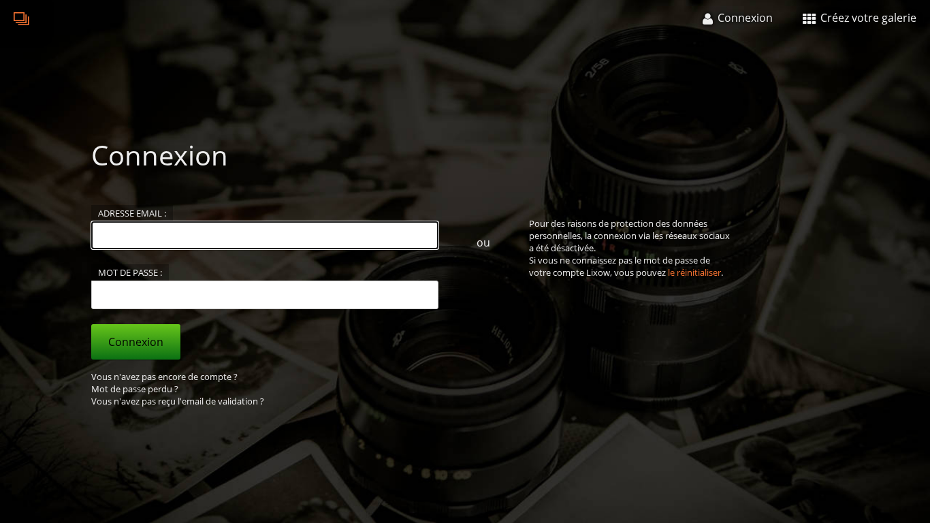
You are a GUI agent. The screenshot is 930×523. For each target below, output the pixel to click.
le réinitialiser (694, 272)
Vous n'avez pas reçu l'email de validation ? (177, 401)
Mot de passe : (130, 272)
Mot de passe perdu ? (134, 389)
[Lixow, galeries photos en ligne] (22, 17)
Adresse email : (132, 213)
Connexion (135, 341)
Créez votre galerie (867, 17)
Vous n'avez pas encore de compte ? (164, 376)
